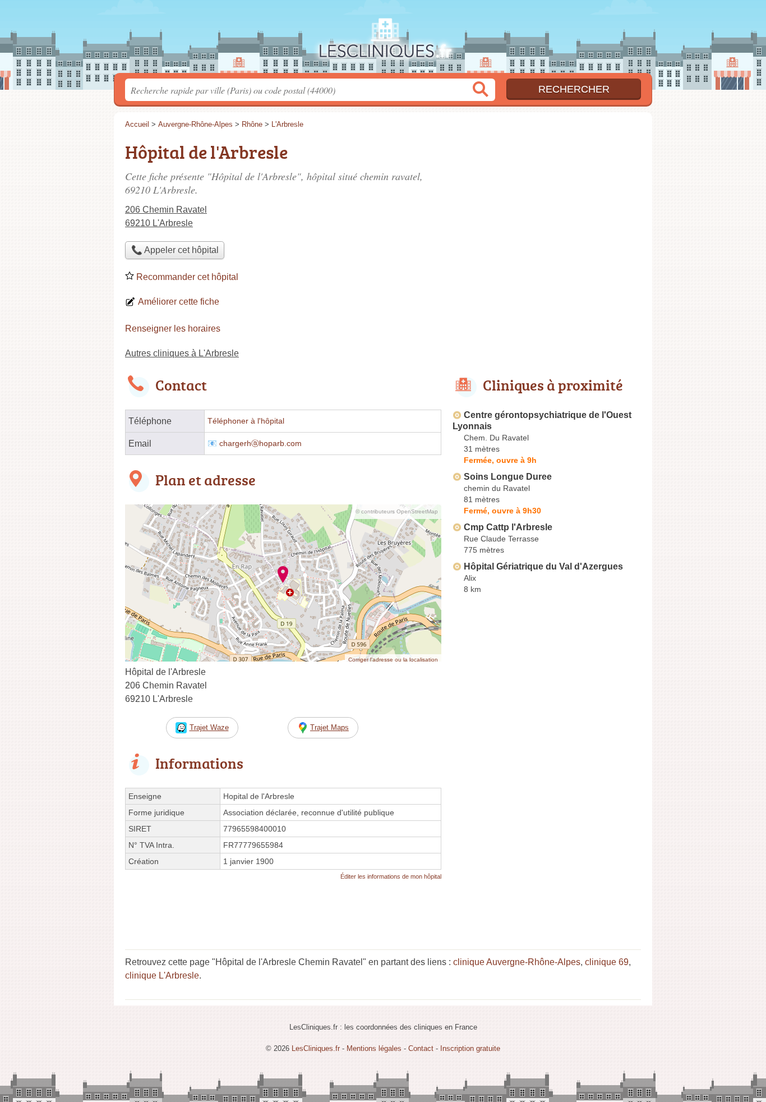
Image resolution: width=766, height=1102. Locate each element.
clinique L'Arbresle (162, 975)
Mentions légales (374, 1048)
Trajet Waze (209, 727)
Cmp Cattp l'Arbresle (508, 527)
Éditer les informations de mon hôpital (390, 876)
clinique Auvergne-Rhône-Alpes (516, 962)
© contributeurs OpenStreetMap (397, 511)
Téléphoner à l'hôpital (245, 421)
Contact (420, 1048)
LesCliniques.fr (383, 40)
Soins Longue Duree (508, 476)
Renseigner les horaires (172, 328)
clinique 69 (607, 962)
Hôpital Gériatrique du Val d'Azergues (543, 566)
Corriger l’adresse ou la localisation (393, 659)
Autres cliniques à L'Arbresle (182, 353)
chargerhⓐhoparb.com (260, 443)
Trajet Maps (329, 727)
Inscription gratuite (470, 1048)
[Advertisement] (547, 216)
